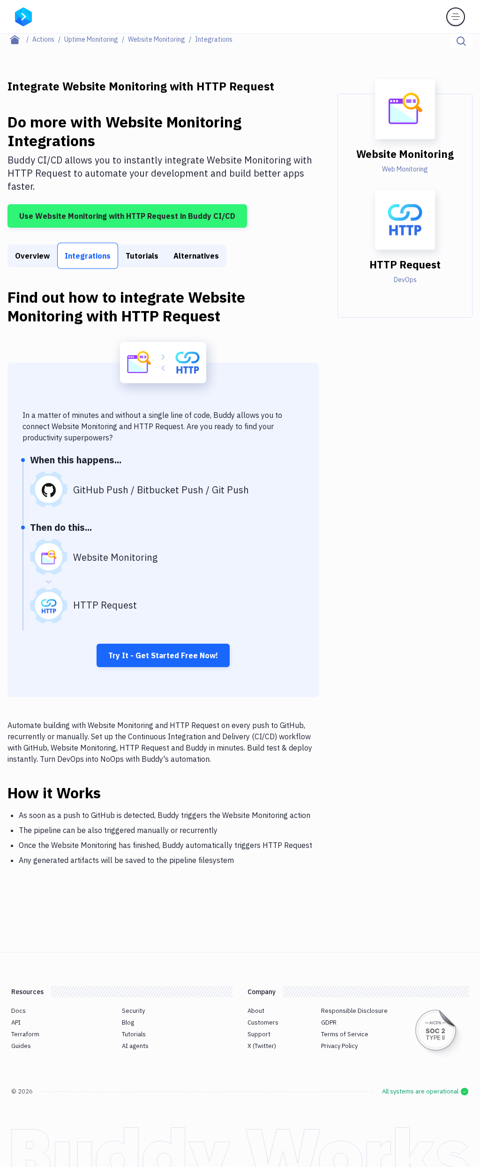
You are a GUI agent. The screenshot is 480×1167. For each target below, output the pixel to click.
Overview (32, 255)
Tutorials (142, 255)
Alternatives (196, 255)
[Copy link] (112, 793)
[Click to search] (461, 41)
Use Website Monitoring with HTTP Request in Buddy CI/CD (127, 216)
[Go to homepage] (23, 16)
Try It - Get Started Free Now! (163, 655)
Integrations (88, 255)
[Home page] (20, 39)
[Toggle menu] (455, 16)
